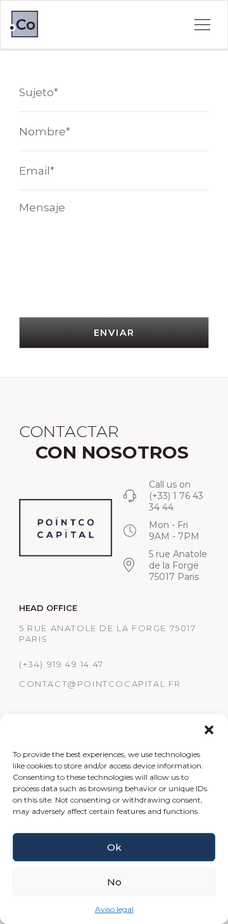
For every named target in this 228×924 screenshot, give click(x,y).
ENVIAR (114, 332)
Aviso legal (114, 909)
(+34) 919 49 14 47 (61, 664)
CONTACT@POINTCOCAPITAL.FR (100, 684)
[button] (209, 730)
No (114, 882)
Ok (114, 847)
